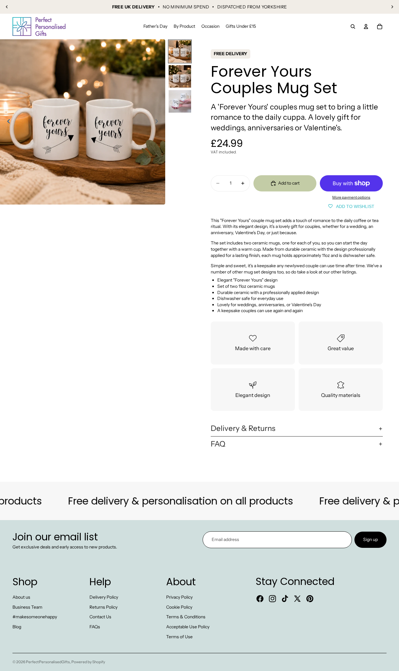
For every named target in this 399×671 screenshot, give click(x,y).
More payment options (351, 197)
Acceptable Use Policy (187, 627)
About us (21, 597)
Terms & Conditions (185, 617)
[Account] (366, 26)
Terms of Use (179, 637)
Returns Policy (103, 607)
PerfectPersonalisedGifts (48, 661)
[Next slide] (392, 7)
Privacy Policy (179, 597)
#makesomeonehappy (34, 617)
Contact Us (100, 617)
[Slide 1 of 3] (180, 51)
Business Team (27, 607)
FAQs (94, 627)
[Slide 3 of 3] (180, 101)
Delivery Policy (103, 597)
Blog (16, 627)
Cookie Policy (179, 607)
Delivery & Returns (243, 428)
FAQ (218, 443)
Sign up (370, 539)
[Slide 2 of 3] (180, 76)
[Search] (353, 26)
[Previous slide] (7, 7)
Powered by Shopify (88, 661)
